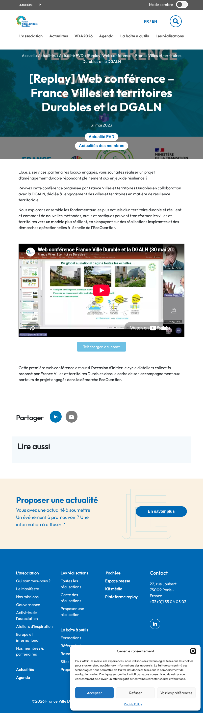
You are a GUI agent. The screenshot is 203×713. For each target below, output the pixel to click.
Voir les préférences (176, 692)
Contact (159, 573)
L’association (31, 35)
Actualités (58, 35)
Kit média (113, 588)
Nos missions (27, 596)
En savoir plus (161, 511)
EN (154, 21)
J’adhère (113, 572)
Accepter (94, 692)
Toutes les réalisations (71, 583)
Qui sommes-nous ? (33, 580)
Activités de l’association (27, 615)
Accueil (28, 55)
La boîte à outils (134, 35)
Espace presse (117, 580)
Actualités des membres (101, 146)
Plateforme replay (121, 596)
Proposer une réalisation (72, 611)
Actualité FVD (71, 55)
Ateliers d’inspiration (34, 626)
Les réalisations (169, 35)
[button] (193, 651)
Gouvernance (28, 604)
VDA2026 (84, 35)
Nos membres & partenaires (30, 651)
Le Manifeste (27, 588)
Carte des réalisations (71, 597)
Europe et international (27, 637)
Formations (71, 637)
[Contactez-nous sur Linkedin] (40, 5)
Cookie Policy (133, 704)
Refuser (135, 692)
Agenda (106, 35)
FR (146, 21)
